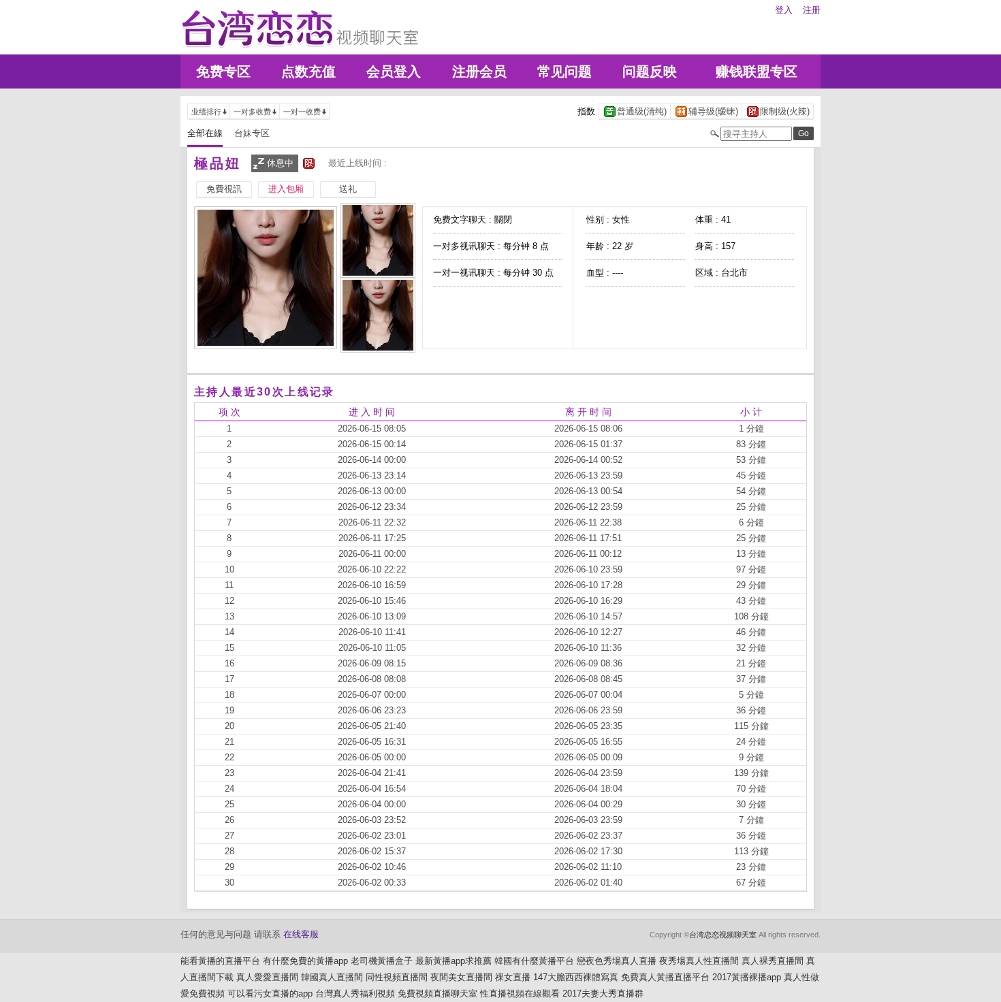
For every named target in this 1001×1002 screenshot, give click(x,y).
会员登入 (393, 71)
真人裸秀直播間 (773, 961)
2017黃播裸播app (746, 977)
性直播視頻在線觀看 (520, 993)
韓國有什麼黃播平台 (534, 961)
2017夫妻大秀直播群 (603, 993)
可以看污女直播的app (270, 993)
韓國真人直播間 (332, 977)
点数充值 (308, 71)
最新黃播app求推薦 (453, 961)
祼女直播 (512, 977)
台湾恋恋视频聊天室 (723, 935)
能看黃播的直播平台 (220, 961)
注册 (812, 10)
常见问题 (564, 71)
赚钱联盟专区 (756, 71)
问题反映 (649, 71)
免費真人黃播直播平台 (665, 977)
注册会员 (479, 71)
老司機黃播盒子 (382, 961)
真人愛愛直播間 (267, 977)
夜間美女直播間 (461, 977)
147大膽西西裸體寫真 (575, 977)
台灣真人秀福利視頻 (355, 993)
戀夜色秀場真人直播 (616, 961)
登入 (784, 10)
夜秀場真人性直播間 (699, 961)
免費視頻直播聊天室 (437, 993)
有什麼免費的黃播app (305, 961)
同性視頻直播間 (397, 977)
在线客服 (301, 934)
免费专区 (223, 71)
